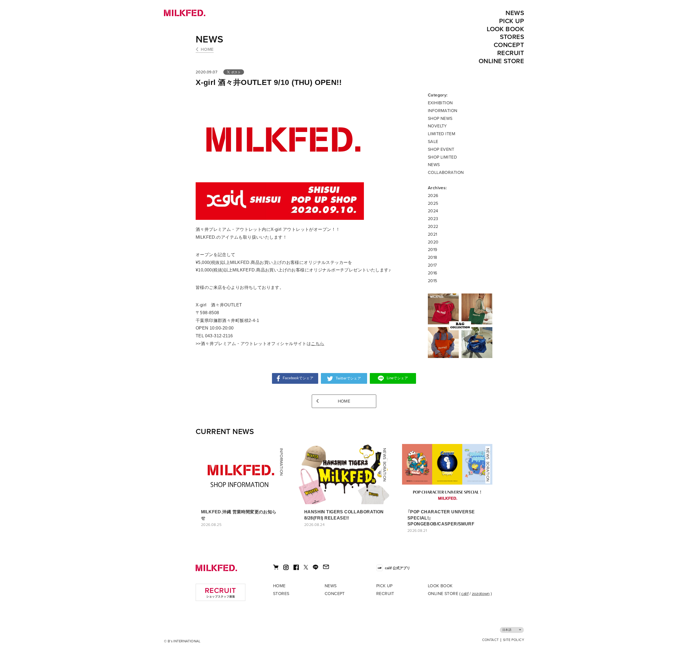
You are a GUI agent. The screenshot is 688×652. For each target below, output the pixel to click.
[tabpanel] (460, 325)
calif (464, 593)
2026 (433, 195)
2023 (433, 218)
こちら (317, 343)
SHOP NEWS (440, 118)
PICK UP (511, 21)
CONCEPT (509, 45)
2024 (433, 211)
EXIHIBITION (440, 103)
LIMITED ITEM (441, 134)
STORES (512, 37)
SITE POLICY (513, 640)
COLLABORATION (446, 172)
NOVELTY (437, 126)
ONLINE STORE (501, 61)
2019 (432, 249)
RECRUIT (510, 53)
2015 (432, 281)
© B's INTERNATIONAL (182, 641)
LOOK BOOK (505, 29)
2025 (433, 203)
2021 (432, 234)
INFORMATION (442, 110)
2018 (432, 257)
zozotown (481, 593)
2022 (433, 226)
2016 (432, 273)
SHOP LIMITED (442, 157)
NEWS (515, 13)
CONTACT (490, 640)
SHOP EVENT (441, 149)
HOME (207, 49)
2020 (433, 242)
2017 (432, 265)
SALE (433, 141)
